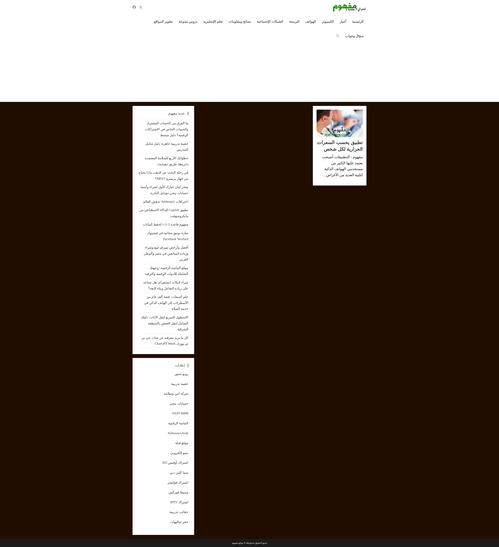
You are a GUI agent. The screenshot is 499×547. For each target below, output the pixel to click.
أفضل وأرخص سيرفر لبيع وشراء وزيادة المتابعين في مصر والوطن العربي (166, 253)
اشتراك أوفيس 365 (175, 462)
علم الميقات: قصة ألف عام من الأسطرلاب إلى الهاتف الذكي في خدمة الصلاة (166, 303)
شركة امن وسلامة (176, 393)
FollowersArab (178, 433)
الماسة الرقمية (178, 423)
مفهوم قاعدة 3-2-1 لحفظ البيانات (165, 224)
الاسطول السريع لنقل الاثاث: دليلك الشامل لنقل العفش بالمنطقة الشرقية (164, 323)
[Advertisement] (249, 72)
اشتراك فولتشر (177, 482)
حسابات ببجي (179, 403)
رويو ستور (181, 374)
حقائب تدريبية (178, 512)
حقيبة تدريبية (179, 384)
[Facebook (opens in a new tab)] (134, 7)
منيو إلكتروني (179, 453)
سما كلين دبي (179, 472)
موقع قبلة (181, 443)
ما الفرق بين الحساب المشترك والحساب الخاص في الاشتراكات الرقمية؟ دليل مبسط (166, 129)
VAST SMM (180, 413)
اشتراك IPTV (179, 502)
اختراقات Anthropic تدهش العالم (165, 201)
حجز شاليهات (179, 522)
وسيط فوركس (178, 492)
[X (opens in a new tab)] (140, 7)
